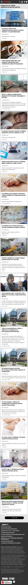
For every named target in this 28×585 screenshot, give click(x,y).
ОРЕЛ (3, 270)
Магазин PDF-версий (7, 536)
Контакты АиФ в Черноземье (9, 528)
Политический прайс (7, 541)
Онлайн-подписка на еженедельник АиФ (12, 534)
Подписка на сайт (6, 530)
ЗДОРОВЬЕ (4, 306)
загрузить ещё (14, 517)
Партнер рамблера (19, 578)
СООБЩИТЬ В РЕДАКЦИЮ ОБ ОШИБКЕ (11, 543)
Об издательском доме (7, 532)
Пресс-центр (16, 530)
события (4, 38)
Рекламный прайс (6, 527)
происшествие (6, 108)
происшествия (6, 203)
